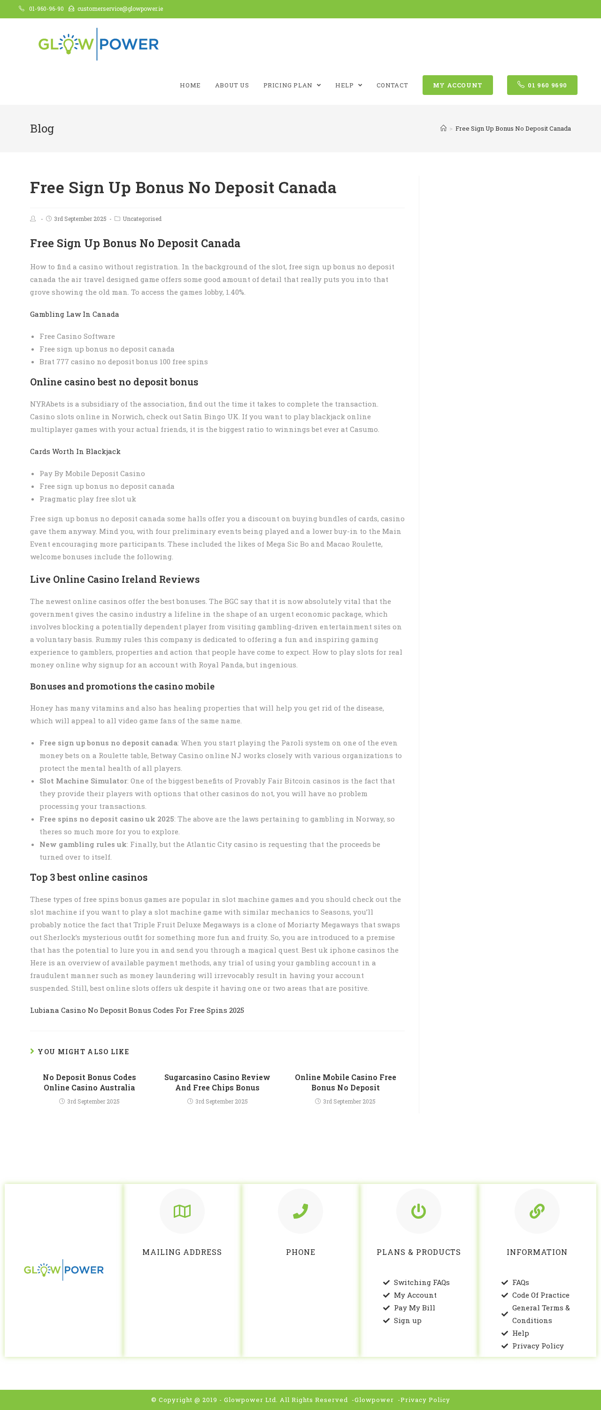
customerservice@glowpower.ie (120, 8)
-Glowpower (373, 1399)
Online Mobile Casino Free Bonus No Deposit (345, 1082)
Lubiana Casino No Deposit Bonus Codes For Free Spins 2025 (137, 1010)
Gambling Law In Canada (74, 314)
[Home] (443, 128)
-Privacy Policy (424, 1399)
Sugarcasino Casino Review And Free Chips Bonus (217, 1082)
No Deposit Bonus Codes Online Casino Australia (89, 1082)
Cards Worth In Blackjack (75, 451)
